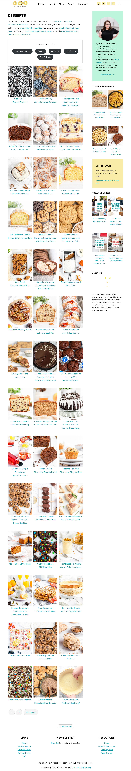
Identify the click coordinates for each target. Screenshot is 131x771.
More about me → (107, 75)
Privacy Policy (24, 753)
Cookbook (83, 4)
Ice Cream (71, 51)
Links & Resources (106, 746)
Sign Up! (55, 743)
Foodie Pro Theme (82, 768)
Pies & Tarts (45, 57)
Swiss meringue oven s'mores (38, 31)
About (52, 4)
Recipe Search (24, 746)
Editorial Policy (24, 750)
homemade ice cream (18, 25)
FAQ (24, 756)
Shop (61, 4)
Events (71, 4)
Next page (31, 712)
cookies (58, 21)
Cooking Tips (107, 750)
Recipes (41, 4)
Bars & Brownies (22, 51)
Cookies (55, 51)
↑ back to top (65, 726)
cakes (68, 21)
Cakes (40, 51)
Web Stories (106, 753)
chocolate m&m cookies (31, 28)
